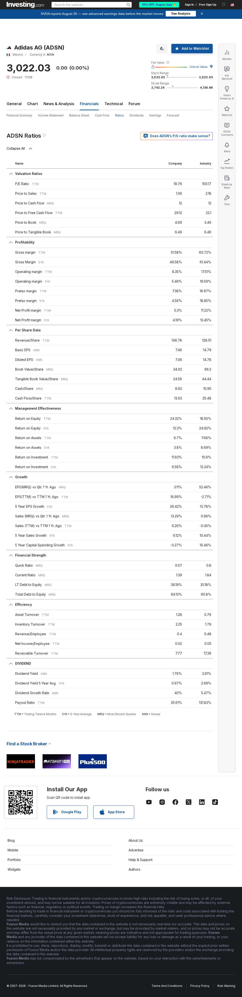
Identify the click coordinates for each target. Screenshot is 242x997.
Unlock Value (198, 67)
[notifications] (223, 4)
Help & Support (140, 860)
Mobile (13, 850)
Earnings (155, 115)
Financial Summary (19, 115)
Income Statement (51, 115)
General (14, 103)
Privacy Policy (200, 986)
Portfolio (14, 860)
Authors (134, 869)
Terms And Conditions (166, 986)
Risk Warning (226, 986)
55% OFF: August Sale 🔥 (159, 4)
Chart (32, 103)
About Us (136, 840)
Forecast (173, 115)
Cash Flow (102, 115)
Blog (11, 840)
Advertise (136, 850)
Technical (113, 103)
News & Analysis (58, 103)
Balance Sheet (79, 115)
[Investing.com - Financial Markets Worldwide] (25, 4)
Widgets (14, 869)
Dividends (137, 115)
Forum (134, 103)
